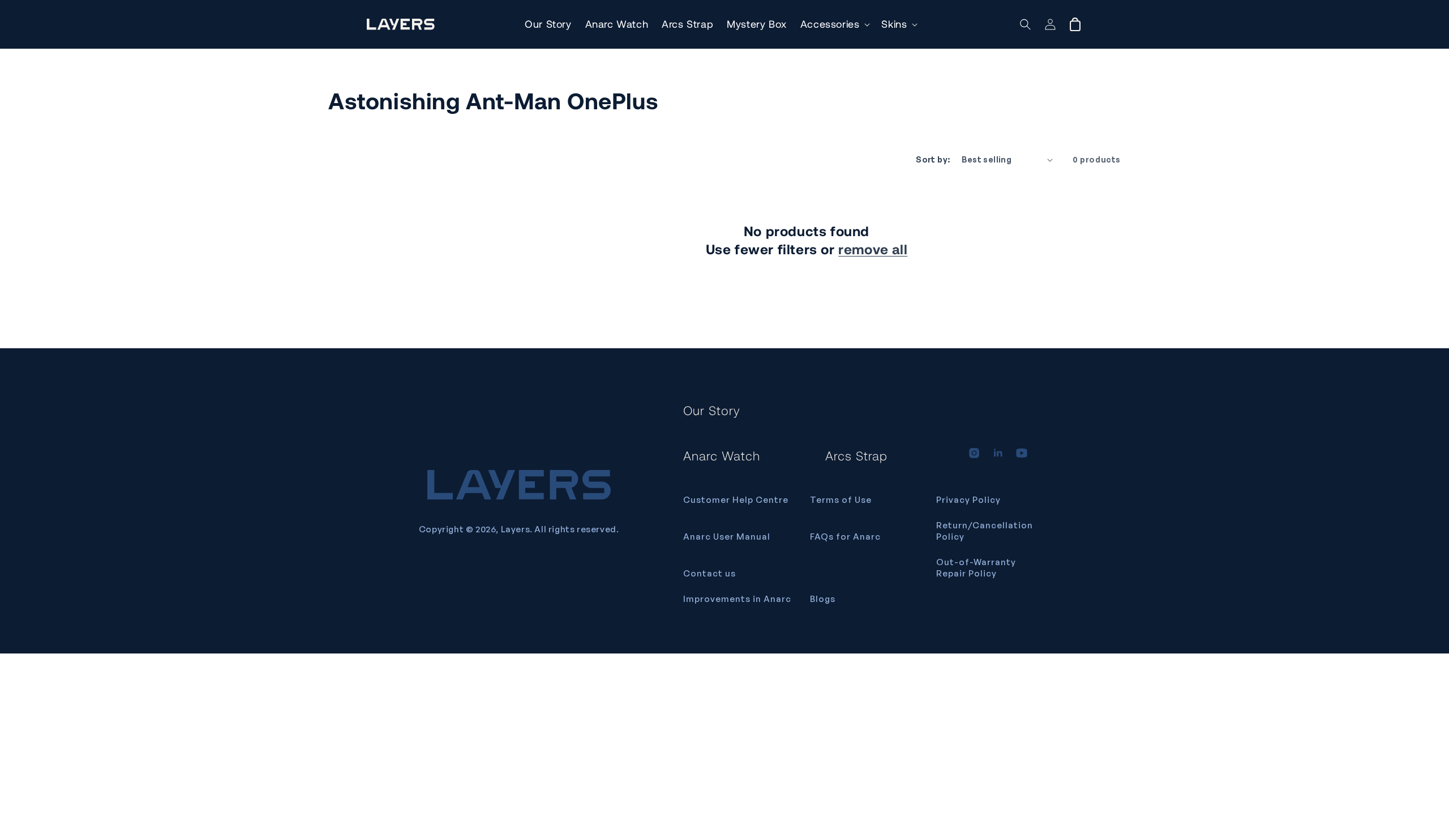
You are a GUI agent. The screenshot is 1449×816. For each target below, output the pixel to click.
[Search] (1025, 24)
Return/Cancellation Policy (984, 531)
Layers (515, 529)
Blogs (822, 598)
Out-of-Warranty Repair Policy (976, 568)
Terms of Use (841, 499)
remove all (872, 249)
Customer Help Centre (735, 499)
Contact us (709, 573)
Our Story (711, 410)
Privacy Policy (968, 499)
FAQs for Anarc (845, 536)
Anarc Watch (721, 455)
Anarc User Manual (726, 536)
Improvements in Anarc (737, 598)
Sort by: (933, 159)
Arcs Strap (856, 455)
